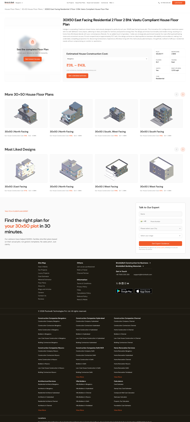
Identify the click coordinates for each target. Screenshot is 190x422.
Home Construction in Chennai (123, 330)
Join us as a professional (86, 267)
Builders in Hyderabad (83, 334)
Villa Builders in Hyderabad (84, 388)
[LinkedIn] (123, 283)
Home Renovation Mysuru (122, 364)
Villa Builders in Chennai (83, 393)
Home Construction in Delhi (84, 359)
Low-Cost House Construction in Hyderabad (90, 338)
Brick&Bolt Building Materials (128, 266)
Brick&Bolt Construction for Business (132, 263)
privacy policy (161, 247)
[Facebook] (120, 283)
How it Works (43, 267)
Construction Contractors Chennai (125, 325)
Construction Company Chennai (124, 321)
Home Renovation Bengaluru (123, 351)
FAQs (79, 290)
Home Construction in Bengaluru (48, 330)
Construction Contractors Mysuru (48, 355)
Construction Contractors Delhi (86, 355)
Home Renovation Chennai (122, 359)
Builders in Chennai (120, 334)
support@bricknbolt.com (143, 274)
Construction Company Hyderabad (87, 321)
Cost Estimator (43, 276)
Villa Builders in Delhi (82, 401)
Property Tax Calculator (121, 401)
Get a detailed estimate (77, 76)
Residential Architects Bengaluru (48, 384)
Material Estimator (44, 280)
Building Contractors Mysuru (47, 372)
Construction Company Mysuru (48, 351)
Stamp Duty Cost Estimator (122, 388)
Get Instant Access (32, 59)
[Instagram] (125, 283)
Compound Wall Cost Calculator (124, 393)
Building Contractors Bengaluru (48, 342)
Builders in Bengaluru (44, 334)
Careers (41, 292)
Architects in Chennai (45, 405)
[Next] (182, 94)
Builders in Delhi (81, 364)
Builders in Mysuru (44, 364)
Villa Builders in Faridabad (84, 405)
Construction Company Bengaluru (49, 321)
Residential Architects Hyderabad (49, 393)
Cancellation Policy (84, 293)
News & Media (82, 300)
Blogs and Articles (44, 289)
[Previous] (176, 94)
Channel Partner (83, 273)
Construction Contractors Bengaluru (49, 325)
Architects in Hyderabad (46, 397)
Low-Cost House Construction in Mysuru (51, 368)
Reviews (41, 299)
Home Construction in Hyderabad (86, 330)
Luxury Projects (43, 273)
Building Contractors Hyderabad (86, 342)
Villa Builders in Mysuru (83, 397)
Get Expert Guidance (160, 243)
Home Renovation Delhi (121, 368)
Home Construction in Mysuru (47, 359)
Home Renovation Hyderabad (123, 355)
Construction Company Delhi (85, 351)
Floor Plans (42, 283)
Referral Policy (82, 296)
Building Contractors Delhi (84, 372)
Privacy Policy (82, 287)
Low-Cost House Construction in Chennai (127, 338)
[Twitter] (117, 283)
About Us (41, 286)
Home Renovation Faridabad (123, 372)
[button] (142, 221)
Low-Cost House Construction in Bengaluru (52, 338)
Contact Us (42, 296)
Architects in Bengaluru (45, 388)
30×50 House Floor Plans (32, 9)
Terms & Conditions (84, 283)
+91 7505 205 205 (122, 274)
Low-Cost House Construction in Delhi (88, 368)
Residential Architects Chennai (48, 401)
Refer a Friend (82, 270)
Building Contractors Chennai (123, 342)
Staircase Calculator (120, 397)
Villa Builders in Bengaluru (84, 384)
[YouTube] (128, 283)
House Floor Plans (12, 9)
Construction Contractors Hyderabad (88, 325)
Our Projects (42, 270)
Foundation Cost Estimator (122, 405)
